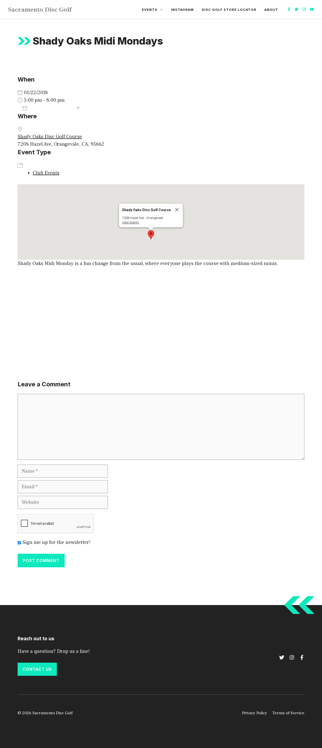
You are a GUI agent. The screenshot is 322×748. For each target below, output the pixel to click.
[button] (151, 235)
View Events (130, 222)
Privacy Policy (254, 713)
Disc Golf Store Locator (229, 10)
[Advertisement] (161, 310)
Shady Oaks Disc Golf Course (50, 136)
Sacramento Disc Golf (40, 10)
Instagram (182, 10)
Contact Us (37, 669)
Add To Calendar (52, 107)
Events (149, 10)
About (271, 10)
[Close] (177, 210)
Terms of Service (288, 713)
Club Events (46, 173)
